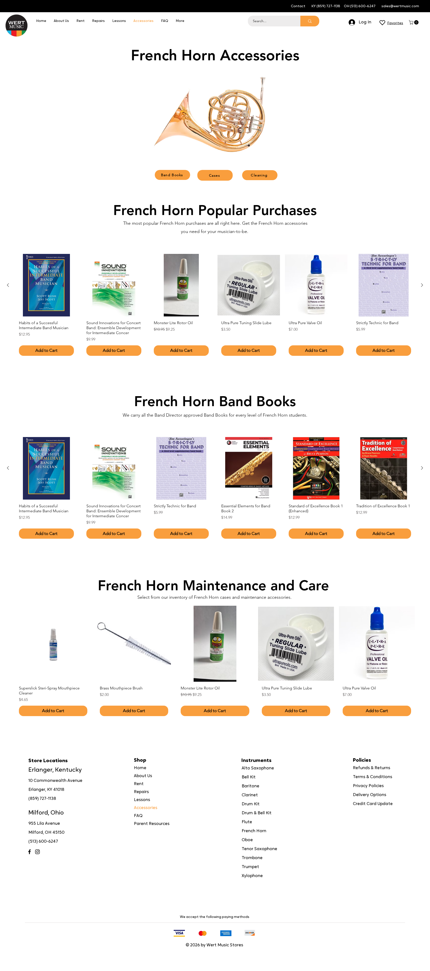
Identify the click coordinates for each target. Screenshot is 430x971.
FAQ (138, 816)
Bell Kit (249, 777)
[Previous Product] (8, 285)
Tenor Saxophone (259, 849)
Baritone (250, 786)
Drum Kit (251, 804)
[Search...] (309, 21)
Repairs (141, 792)
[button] (414, 22)
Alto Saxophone (258, 768)
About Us (143, 776)
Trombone (252, 858)
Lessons (142, 800)
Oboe (247, 840)
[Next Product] (422, 285)
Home (140, 768)
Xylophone (252, 876)
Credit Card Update (373, 804)
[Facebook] (29, 852)
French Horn (254, 831)
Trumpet (250, 867)
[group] (215, 307)
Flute (247, 822)
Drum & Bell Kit (256, 813)
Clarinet (250, 795)
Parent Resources (151, 824)
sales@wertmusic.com (400, 6)
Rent (139, 784)
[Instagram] (37, 852)
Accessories (145, 808)
